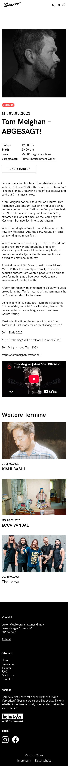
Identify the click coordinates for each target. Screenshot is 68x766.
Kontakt (7, 679)
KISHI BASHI (13, 469)
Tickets (6, 668)
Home (5, 660)
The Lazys (10, 581)
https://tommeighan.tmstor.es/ (21, 355)
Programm (8, 664)
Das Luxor (8, 675)
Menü (61, 5)
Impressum (24, 760)
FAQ (4, 671)
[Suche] (53, 5)
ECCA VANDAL (15, 525)
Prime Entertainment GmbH (39, 159)
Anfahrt (6, 639)
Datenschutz (43, 760)
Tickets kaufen (19, 169)
